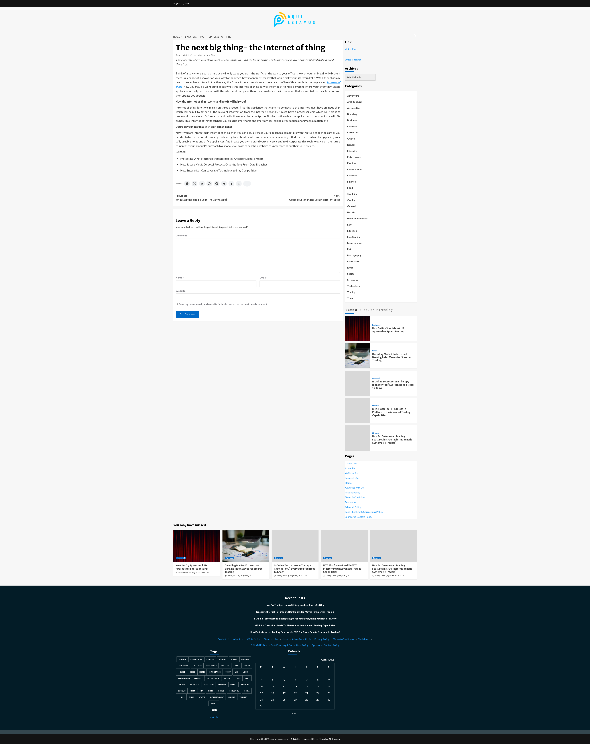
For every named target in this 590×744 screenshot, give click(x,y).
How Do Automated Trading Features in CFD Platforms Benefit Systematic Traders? (392, 439)
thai (201, 691)
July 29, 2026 (393, 576)
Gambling (352, 194)
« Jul (294, 712)
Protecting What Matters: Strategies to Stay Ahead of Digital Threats (221, 158)
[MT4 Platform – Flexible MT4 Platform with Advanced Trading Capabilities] (344, 545)
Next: (314, 197)
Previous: (201, 197)
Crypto (351, 138)
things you (234, 691)
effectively (211, 666)
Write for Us (351, 472)
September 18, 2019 (201, 55)
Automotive (353, 108)
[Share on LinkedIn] (202, 184)
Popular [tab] (367, 310)
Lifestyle (352, 230)
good (247, 666)
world (213, 703)
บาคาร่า (214, 717)
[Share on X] (194, 184)
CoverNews (318, 738)
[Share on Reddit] (224, 184)
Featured (352, 175)
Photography (354, 255)
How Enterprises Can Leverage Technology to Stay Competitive (218, 170)
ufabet (202, 697)
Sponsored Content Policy (358, 516)
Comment (182, 235)
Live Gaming (353, 237)
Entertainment (355, 157)
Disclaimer (350, 502)
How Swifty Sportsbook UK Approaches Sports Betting (295, 605)
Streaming (352, 280)
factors (225, 666)
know (228, 672)
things (221, 691)
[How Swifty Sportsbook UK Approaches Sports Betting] (357, 327)
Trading (351, 292)
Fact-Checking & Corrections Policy (364, 511)
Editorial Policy (353, 507)
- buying (182, 659)
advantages (196, 659)
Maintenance (354, 243)
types (191, 697)
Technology (353, 286)
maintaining (184, 678)
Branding (352, 114)
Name (180, 277)
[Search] (415, 35)
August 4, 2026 (247, 576)
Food (350, 187)
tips (183, 697)
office (227, 678)
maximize (198, 678)
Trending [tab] (385, 310)
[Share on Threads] (239, 184)
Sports (350, 273)
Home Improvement (357, 218)
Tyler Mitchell (183, 55)
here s (192, 672)
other (238, 678)
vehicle (231, 697)
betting (222, 659)
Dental (351, 144)
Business (352, 120)
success (182, 691)
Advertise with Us (354, 487)
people (182, 685)
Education (352, 151)
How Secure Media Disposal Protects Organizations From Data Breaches (223, 164)
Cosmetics (352, 132)
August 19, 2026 (198, 572)
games (237, 666)
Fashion (351, 163)
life (236, 672)
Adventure (353, 95)
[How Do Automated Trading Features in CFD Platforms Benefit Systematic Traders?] (393, 545)
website (243, 697)
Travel (350, 298)
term (192, 691)
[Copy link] (247, 184)
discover (197, 666)
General (351, 206)
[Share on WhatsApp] (209, 184)
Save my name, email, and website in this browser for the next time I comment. (223, 304)
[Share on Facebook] (187, 184)
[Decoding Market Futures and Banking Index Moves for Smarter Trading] (357, 355)
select (233, 685)
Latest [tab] (352, 310)
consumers (183, 666)
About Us (350, 468)
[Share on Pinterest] (217, 184)
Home (348, 482)
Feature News (354, 169)
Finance (351, 181)
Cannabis (352, 126)
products (194, 685)
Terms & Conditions (355, 497)
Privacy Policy (352, 492)
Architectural (354, 101)
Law (349, 224)
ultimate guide (217, 697)
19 (284, 692)
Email (263, 277)
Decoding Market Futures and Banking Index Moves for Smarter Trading (391, 357)
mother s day (213, 678)
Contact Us (351, 463)
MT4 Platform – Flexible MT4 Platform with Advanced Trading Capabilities (391, 412)
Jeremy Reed (183, 572)
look (245, 672)
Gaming (351, 200)
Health (351, 212)
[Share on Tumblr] (231, 184)
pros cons (209, 685)
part (247, 678)
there (210, 691)
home (202, 672)
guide (182, 672)
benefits (210, 659)
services (245, 685)
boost (234, 659)
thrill (247, 691)
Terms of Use (352, 477)
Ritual (350, 267)
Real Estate (353, 261)
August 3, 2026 (345, 576)
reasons (222, 685)
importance (214, 672)
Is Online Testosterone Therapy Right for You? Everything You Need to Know (393, 385)
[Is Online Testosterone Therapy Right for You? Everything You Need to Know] (295, 545)
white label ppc (353, 59)
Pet (349, 249)
